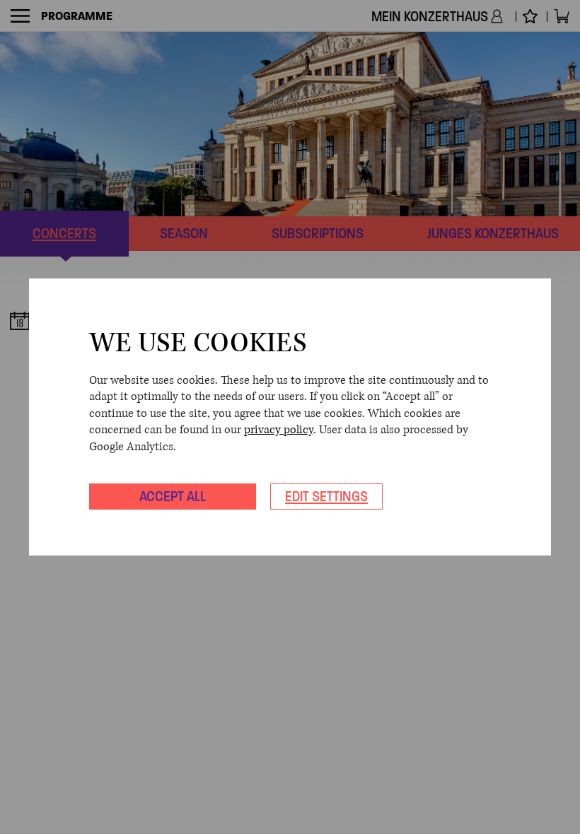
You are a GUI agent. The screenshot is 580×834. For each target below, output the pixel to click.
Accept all (172, 496)
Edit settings (326, 496)
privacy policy (278, 429)
